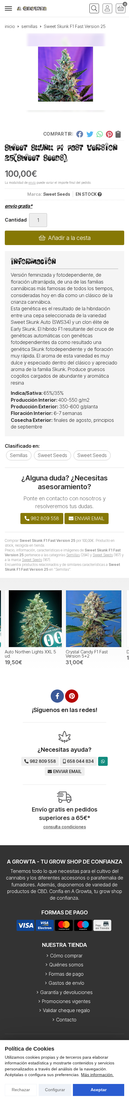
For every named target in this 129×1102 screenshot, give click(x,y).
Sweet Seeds (103, 555)
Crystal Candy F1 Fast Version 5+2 (26, 653)
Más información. (97, 1074)
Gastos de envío (66, 983)
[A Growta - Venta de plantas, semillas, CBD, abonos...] (32, 8)
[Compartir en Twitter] (89, 134)
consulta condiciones (64, 826)
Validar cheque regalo (66, 1010)
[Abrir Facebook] (57, 696)
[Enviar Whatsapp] (103, 761)
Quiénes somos (66, 965)
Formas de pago (66, 974)
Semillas (73, 555)
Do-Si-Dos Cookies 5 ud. (90, 651)
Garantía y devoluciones (66, 992)
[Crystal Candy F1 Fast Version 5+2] (33, 618)
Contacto (66, 1020)
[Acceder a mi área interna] (107, 8)
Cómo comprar (66, 956)
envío (32, 182)
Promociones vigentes (66, 1001)
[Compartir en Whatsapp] (100, 134)
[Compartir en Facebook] (79, 134)
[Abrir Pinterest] (72, 696)
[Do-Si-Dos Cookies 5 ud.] (94, 618)
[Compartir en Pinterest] (109, 134)
